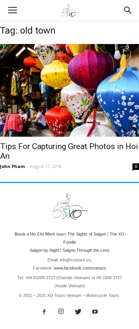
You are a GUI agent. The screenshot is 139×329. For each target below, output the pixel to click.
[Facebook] (44, 312)
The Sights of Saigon (87, 234)
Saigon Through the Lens (86, 250)
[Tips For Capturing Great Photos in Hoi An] (69, 90)
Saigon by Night (44, 250)
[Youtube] (95, 312)
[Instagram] (61, 312)
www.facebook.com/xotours (80, 268)
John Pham (12, 166)
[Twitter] (78, 312)
